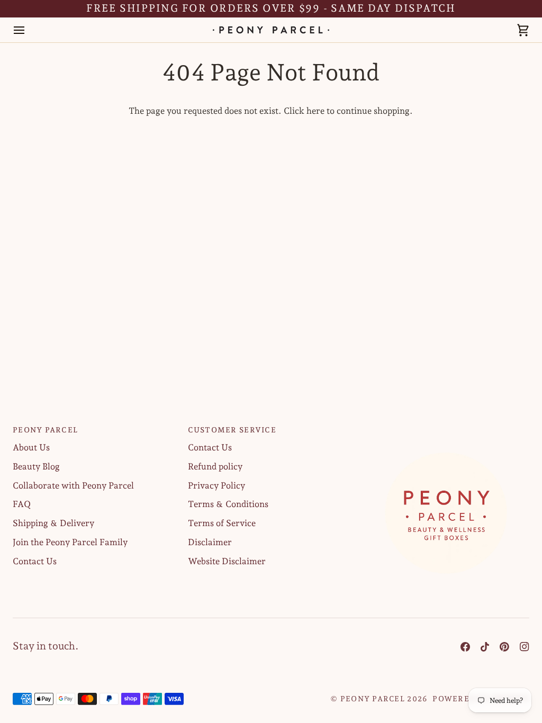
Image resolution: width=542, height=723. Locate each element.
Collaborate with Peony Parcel (73, 485)
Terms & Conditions (228, 504)
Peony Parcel (372, 698)
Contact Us (35, 561)
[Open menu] (28, 29)
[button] (446, 427)
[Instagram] (524, 647)
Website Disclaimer (227, 561)
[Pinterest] (504, 647)
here (315, 110)
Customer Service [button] (232, 430)
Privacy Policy (216, 485)
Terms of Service (222, 523)
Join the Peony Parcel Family (70, 542)
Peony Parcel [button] (45, 430)
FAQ (22, 504)
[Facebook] (465, 647)
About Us (31, 447)
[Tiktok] (485, 647)
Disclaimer (210, 542)
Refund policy (215, 466)
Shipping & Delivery (53, 523)
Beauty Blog (36, 466)
